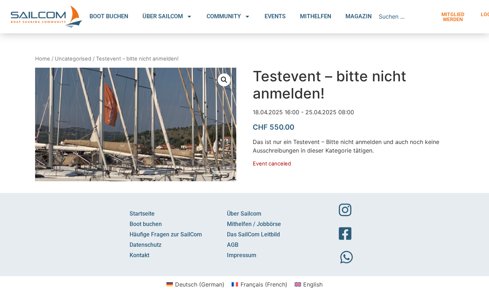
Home (42, 59)
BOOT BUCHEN (108, 16)
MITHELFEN (315, 16)
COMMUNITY (224, 16)
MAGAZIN (358, 16)
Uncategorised (73, 59)
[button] (224, 79)
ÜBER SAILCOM (162, 16)
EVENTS (275, 16)
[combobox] (405, 16)
